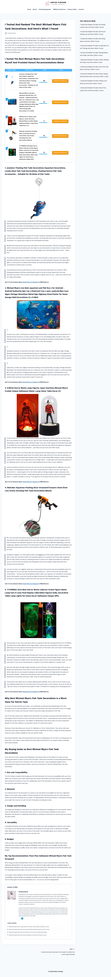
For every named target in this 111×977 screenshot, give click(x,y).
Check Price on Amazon (60, 81)
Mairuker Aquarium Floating (20, 488)
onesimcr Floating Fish (17, 168)
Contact (81, 9)
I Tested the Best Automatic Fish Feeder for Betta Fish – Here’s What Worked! (58, 952)
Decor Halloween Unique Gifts (45, 596)
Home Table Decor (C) (51, 391)
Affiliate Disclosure (59, 9)
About (35, 9)
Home (29, 9)
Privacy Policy (72, 9)
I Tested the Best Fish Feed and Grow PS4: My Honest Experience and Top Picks (28, 930)
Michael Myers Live (15, 288)
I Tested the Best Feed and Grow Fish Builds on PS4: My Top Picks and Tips (27, 935)
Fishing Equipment (45, 9)
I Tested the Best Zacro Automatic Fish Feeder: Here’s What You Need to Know (28, 927)
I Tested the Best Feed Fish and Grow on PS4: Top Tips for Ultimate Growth (27, 932)
